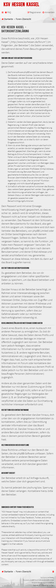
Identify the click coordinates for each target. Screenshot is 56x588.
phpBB (32, 580)
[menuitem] (8, 12)
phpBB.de (51, 583)
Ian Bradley (51, 577)
